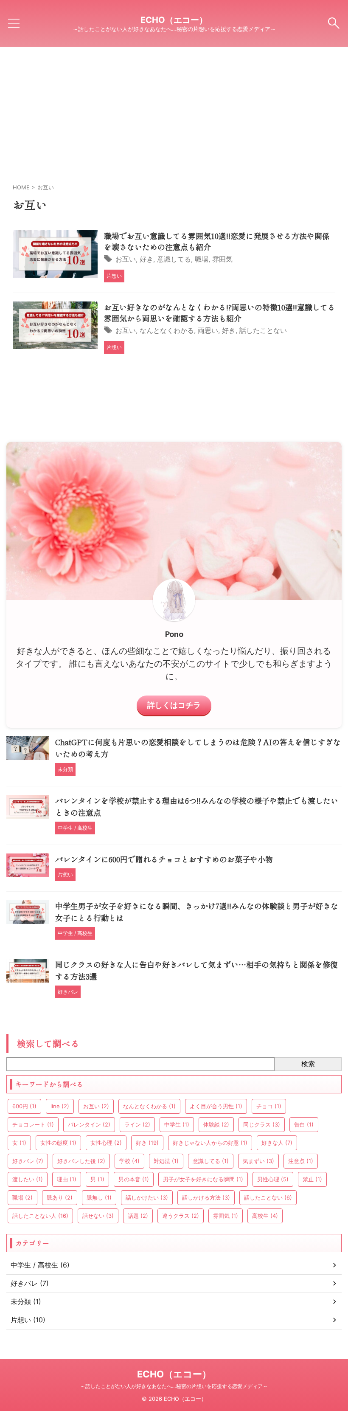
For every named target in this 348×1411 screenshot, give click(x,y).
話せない (98, 1215)
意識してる (174, 259)
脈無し (99, 1197)
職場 (201, 259)
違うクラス (180, 1215)
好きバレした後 (81, 1161)
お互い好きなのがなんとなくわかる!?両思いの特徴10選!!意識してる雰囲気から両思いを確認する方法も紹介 (219, 312)
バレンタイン (89, 1124)
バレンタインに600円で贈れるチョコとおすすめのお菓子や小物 (164, 859)
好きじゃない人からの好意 (210, 1142)
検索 (308, 1063)
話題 (138, 1215)
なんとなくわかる (167, 330)
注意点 (300, 1161)
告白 (304, 1124)
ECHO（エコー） (174, 20)
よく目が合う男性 (216, 1106)
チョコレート (33, 1124)
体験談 (216, 1124)
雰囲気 (222, 259)
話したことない (263, 330)
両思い (208, 330)
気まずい (258, 1161)
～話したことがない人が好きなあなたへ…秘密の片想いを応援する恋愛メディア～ (174, 1386)
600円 (24, 1106)
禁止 (312, 1179)
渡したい (27, 1179)
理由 (66, 1179)
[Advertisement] (174, 110)
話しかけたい (147, 1197)
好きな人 (276, 1142)
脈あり (60, 1197)
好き (146, 259)
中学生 (176, 1124)
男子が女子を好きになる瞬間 (203, 1179)
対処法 (166, 1161)
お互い (125, 259)
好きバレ (27, 1161)
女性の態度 (58, 1142)
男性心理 (273, 1179)
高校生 (265, 1215)
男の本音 (133, 1179)
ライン (137, 1124)
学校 (129, 1161)
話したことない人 (40, 1215)
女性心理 (106, 1142)
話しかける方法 (206, 1197)
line (60, 1106)
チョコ (268, 1106)
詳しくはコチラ (174, 705)
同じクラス (261, 1124)
